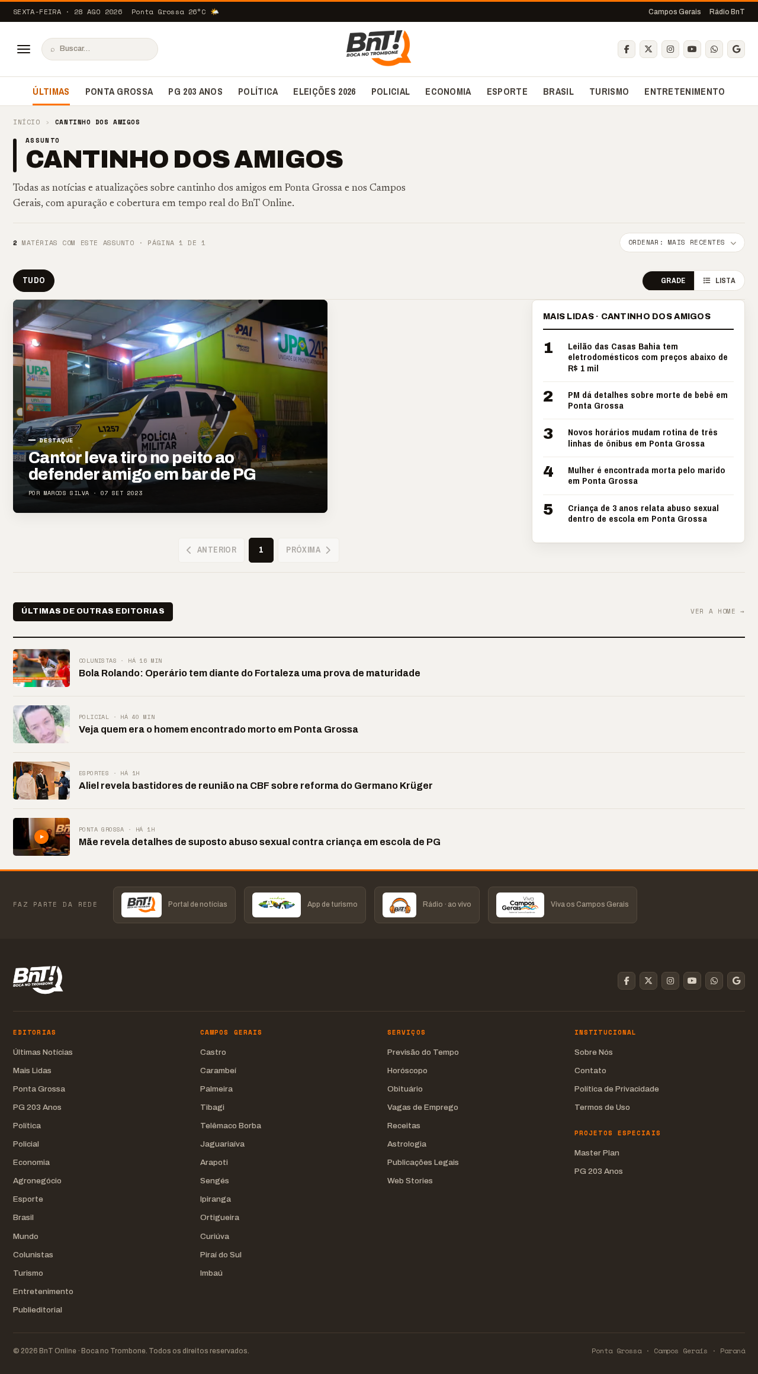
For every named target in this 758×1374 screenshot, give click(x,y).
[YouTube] (692, 49)
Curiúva (214, 1236)
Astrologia (406, 1143)
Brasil (558, 91)
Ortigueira (219, 1217)
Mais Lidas (32, 1070)
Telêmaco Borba (230, 1125)
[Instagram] (670, 49)
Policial (390, 91)
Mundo (25, 1236)
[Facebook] (626, 49)
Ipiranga (215, 1199)
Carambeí (218, 1070)
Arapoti (214, 1162)
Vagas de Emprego (422, 1107)
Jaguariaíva (222, 1143)
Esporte (507, 91)
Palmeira (216, 1088)
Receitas (403, 1125)
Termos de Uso (602, 1107)
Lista (725, 281)
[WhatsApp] (714, 49)
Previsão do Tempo (423, 1052)
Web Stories (410, 1180)
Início (26, 122)
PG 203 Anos (195, 91)
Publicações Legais (423, 1162)
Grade (673, 281)
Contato (590, 1070)
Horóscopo (407, 1070)
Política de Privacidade (616, 1088)
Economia (448, 91)
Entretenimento (684, 91)
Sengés (214, 1180)
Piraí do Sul (221, 1254)
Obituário (405, 1088)
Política (258, 91)
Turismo (609, 91)
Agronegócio (37, 1180)
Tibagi (212, 1107)
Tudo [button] (34, 280)
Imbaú (211, 1273)
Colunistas (33, 1254)
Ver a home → (717, 611)
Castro (213, 1052)
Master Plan (596, 1152)
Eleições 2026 (324, 91)
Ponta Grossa (119, 91)
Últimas (51, 91)
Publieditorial (37, 1309)
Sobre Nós (593, 1052)
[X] (648, 49)
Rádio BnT (727, 12)
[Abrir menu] (23, 49)
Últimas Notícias (43, 1052)
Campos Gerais (674, 12)
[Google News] (736, 49)
